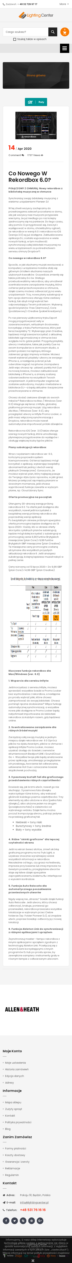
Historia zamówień (17, 1069)
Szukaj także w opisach (32, 39)
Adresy (9, 1082)
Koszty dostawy (15, 1155)
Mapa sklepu (13, 1102)
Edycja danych (14, 1076)
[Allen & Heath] (22, 1009)
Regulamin (12, 1175)
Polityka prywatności (18, 1122)
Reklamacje (12, 1168)
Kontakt (10, 1116)
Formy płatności (15, 1148)
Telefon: (11, 1210)
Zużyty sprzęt (13, 1109)
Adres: (10, 1195)
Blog (8, 1129)
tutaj (35, 1256)
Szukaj (52, 31)
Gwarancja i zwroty (17, 1162)
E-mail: (11, 1202)
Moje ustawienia (15, 1063)
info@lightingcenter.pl (34, 1202)
